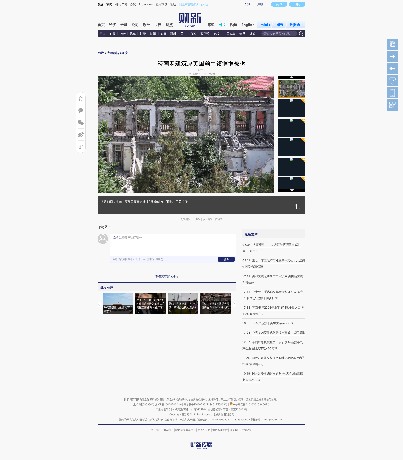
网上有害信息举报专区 (193, 4)
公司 (135, 25)
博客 (210, 25)
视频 (233, 25)
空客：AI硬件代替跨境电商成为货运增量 (278, 332)
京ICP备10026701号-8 (168, 404)
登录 (248, 4)
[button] (142, 133)
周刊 (280, 25)
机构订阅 (121, 4)
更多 (103, 33)
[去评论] (80, 110)
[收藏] (80, 98)
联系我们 (235, 430)
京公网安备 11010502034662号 (251, 404)
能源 (153, 33)
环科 (173, 33)
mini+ (265, 25)
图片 (222, 25)
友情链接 (247, 430)
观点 (169, 25)
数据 (100, 4)
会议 (133, 4)
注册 (260, 4)
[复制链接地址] (80, 146)
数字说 (204, 33)
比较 (216, 33)
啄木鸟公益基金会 (185, 430)
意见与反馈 (204, 430)
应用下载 (161, 4)
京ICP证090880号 (143, 404)
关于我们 (156, 430)
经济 (112, 25)
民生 (183, 33)
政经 (146, 25)
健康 (163, 33)
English (248, 25)
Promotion (146, 4)
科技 (113, 33)
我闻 (109, 4)
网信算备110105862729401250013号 (206, 404)
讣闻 (252, 33)
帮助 (173, 4)
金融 (123, 25)
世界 (157, 25)
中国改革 (229, 33)
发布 (226, 259)
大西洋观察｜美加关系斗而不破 (273, 323)
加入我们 (168, 430)
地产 (123, 33)
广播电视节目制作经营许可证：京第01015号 (181, 409)
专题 (242, 33)
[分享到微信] (80, 122)
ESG (193, 33)
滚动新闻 (113, 53)
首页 (101, 25)
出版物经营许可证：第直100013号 (227, 409)
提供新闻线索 (220, 430)
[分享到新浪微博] (80, 134)
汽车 (133, 33)
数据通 (294, 25)
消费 (143, 33)
